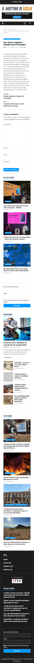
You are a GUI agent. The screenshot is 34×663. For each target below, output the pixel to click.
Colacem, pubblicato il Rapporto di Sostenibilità (13, 96)
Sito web (6, 161)
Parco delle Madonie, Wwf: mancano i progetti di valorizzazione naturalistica (8, 400)
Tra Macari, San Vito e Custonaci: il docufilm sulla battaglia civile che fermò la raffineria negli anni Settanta (17, 430)
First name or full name (10, 287)
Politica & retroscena (21, 504)
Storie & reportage (10, 538)
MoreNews (27, 659)
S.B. (6, 47)
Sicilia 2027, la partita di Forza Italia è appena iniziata (8, 365)
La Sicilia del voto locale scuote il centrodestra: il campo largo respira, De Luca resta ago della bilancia (17, 495)
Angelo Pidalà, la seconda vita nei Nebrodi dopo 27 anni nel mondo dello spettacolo (15, 620)
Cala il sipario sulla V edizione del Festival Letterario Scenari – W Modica (17, 192)
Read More (8, 357)
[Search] (30, 23)
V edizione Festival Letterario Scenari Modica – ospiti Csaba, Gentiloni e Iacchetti (17, 223)
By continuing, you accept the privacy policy (16, 301)
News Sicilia (7, 39)
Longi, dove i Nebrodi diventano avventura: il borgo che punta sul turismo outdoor (17, 528)
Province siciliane (15, 39)
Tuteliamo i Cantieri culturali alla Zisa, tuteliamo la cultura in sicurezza (8, 388)
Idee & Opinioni (9, 338)
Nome (5, 148)
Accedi (5, 559)
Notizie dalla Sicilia (9, 440)
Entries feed (7, 563)
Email (5, 155)
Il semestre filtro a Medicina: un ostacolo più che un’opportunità (17, 329)
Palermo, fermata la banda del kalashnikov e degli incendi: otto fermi (17, 464)
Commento (7, 124)
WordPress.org (7, 570)
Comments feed (8, 566)
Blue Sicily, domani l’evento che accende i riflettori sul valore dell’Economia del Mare (17, 255)
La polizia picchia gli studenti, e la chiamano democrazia (8, 377)
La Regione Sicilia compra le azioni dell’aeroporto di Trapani (13, 104)
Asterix (7, 347)
